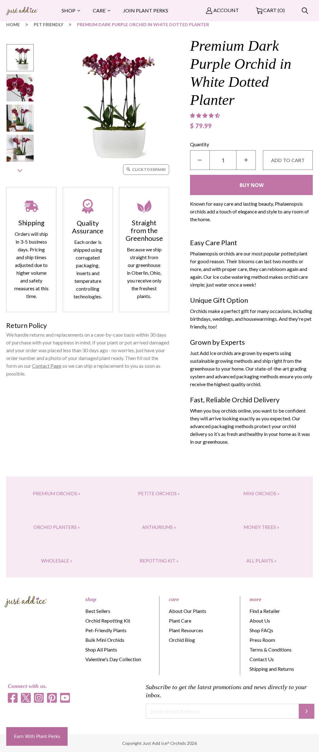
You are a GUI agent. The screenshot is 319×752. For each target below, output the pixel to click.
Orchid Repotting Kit (107, 621)
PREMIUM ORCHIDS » (56, 493)
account (225, 10)
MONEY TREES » (261, 527)
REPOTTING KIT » (159, 560)
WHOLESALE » (56, 560)
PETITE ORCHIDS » (159, 493)
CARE (99, 10)
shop (90, 599)
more (255, 599)
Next (19, 170)
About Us (260, 621)
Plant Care (180, 621)
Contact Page (46, 366)
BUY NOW (252, 185)
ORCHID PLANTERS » (56, 527)
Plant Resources (186, 630)
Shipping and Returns (272, 669)
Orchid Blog (182, 640)
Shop (68, 10)
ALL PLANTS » (261, 560)
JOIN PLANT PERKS (145, 10)
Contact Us (262, 659)
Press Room (262, 640)
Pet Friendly (48, 24)
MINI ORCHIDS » (261, 493)
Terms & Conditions (271, 649)
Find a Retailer (265, 611)
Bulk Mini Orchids (104, 640)
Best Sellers (97, 611)
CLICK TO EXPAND (148, 169)
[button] (205, 115)
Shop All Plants (101, 649)
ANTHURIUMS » (159, 527)
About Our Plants (187, 611)
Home (13, 24)
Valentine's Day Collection (113, 659)
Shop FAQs (261, 630)
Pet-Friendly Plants (105, 630)
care (174, 599)
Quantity (199, 144)
